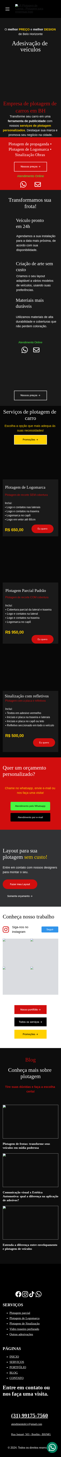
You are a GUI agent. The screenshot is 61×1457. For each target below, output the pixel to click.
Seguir (49, 929)
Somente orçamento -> (20, 896)
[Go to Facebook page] (18, 1294)
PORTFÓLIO (17, 1367)
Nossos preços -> (30, 166)
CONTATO (16, 1378)
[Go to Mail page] (38, 184)
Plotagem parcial (19, 1313)
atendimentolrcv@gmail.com (26, 1424)
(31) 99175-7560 (29, 1415)
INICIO (14, 1356)
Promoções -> (30, 439)
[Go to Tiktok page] (32, 1294)
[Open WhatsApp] (52, 1447)
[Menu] (7, 9)
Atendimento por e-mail (30, 817)
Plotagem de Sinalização (24, 1323)
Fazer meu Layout (20, 884)
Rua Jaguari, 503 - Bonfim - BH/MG (31, 1434)
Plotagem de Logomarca (24, 1318)
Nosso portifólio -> (30, 1009)
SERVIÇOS (16, 1362)
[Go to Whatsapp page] (25, 184)
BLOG (13, 1372)
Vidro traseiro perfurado (24, 1329)
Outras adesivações (21, 1334)
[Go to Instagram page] (6, 929)
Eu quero (44, 742)
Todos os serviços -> (30, 1021)
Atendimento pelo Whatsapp (30, 806)
